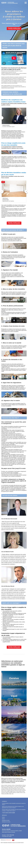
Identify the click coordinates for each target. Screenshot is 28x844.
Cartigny (8, 791)
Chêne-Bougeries (4, 787)
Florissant (10, 788)
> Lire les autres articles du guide (8, 812)
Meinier (2, 786)
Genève (5, 785)
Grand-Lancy (19, 788)
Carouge (3, 788)
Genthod (18, 792)
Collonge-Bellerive (18, 785)
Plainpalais (15, 788)
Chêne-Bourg (10, 787)
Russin (14, 791)
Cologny (7, 786)
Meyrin (20, 791)
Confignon (9, 790)
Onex (24, 788)
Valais (10, 793)
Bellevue (14, 792)
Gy (4, 786)
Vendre (3, 818)
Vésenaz (24, 785)
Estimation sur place (6, 820)
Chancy (17, 791)
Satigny (11, 791)
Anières (13, 785)
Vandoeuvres (11, 786)
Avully (2, 791)
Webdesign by (6, 839)
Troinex (15, 787)
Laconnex (24, 790)
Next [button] (26, 118)
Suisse (2, 785)
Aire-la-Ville (19, 790)
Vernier (15, 790)
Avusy (5, 791)
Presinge (19, 786)
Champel (6, 788)
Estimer (3, 817)
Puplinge (23, 786)
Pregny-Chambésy (9, 792)
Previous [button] (1, 118)
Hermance (9, 785)
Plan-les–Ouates (20, 787)
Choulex (16, 786)
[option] (14, 118)
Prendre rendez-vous (14, 28)
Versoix (21, 792)
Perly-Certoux (3, 790)
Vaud (24, 792)
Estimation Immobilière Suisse (9, 2)
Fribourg (2, 793)
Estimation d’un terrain (6, 821)
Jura (12, 793)
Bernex (12, 790)
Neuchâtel (7, 793)
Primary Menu (25, 3)
